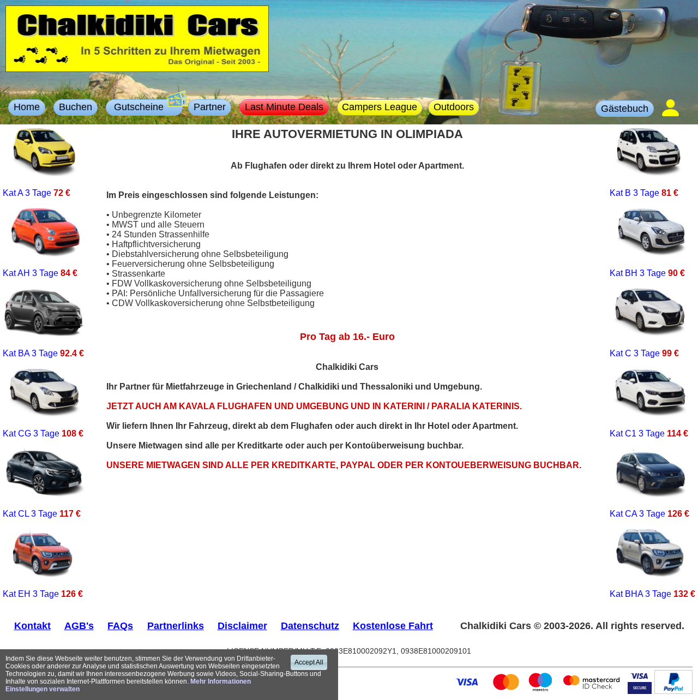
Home (27, 106)
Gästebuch (624, 108)
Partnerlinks (175, 625)
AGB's (79, 625)
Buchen (75, 106)
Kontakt (32, 625)
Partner (210, 106)
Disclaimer (242, 625)
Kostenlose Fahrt (393, 625)
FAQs (120, 625)
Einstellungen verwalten (42, 689)
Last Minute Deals (284, 106)
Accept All (308, 662)
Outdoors (454, 106)
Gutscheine (144, 106)
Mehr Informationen (220, 681)
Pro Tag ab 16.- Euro (347, 336)
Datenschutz (310, 625)
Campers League (379, 106)
